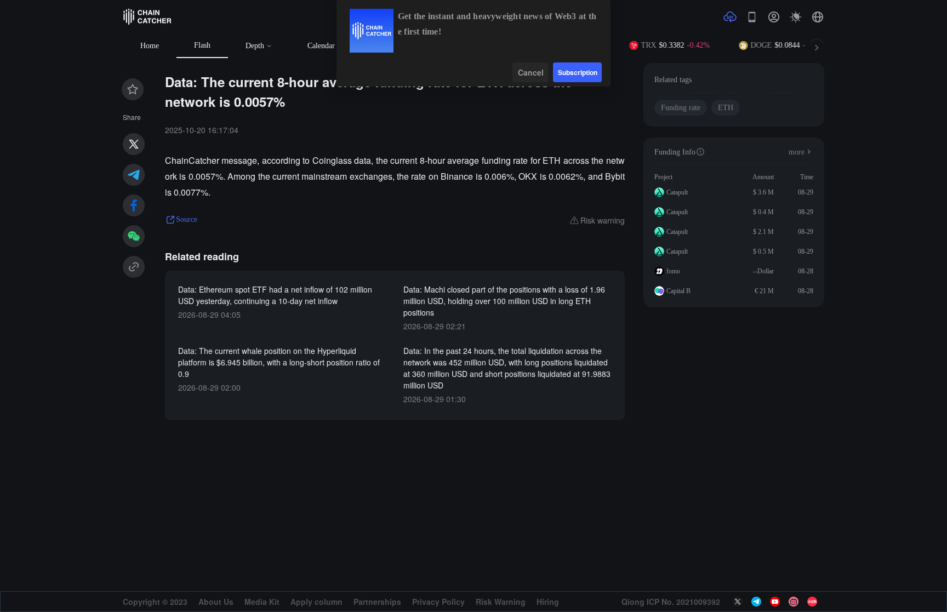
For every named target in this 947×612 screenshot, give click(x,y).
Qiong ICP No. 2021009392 (670, 601)
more (797, 152)
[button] (817, 17)
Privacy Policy (438, 601)
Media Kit (261, 601)
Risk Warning (501, 601)
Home (149, 46)
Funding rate (680, 108)
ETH (725, 108)
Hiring (548, 601)
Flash (202, 45)
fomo (673, 271)
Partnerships (377, 601)
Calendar (321, 46)
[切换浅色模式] (795, 17)
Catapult (677, 192)
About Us (215, 601)
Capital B (678, 291)
